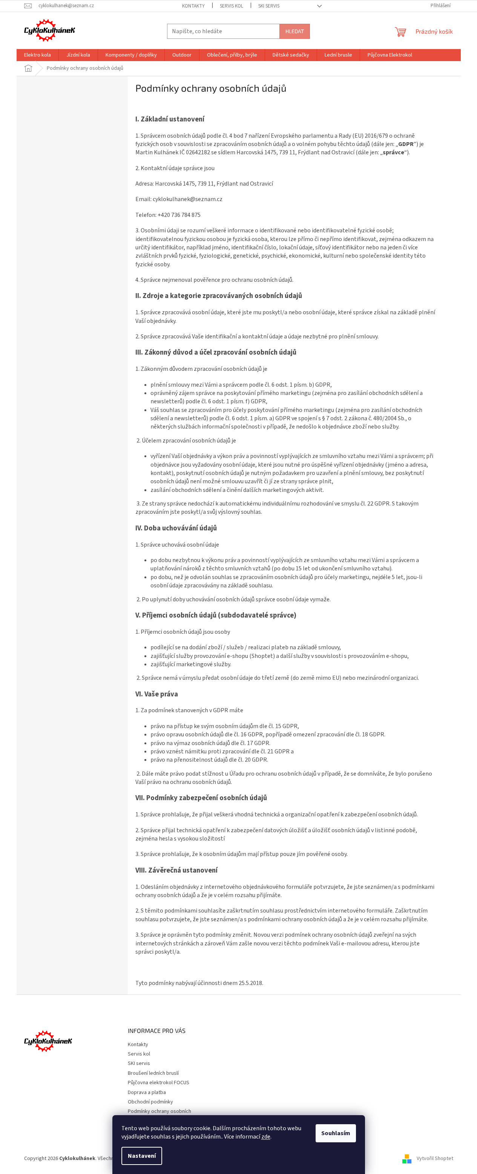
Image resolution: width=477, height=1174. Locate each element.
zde (265, 1137)
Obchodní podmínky (150, 1102)
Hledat (294, 31)
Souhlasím (335, 1133)
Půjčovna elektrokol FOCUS (158, 1082)
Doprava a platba (147, 1092)
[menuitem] (37, 55)
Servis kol (231, 6)
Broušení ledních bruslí (153, 1073)
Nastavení (142, 1156)
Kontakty (193, 6)
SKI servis (268, 6)
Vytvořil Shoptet (435, 1158)
